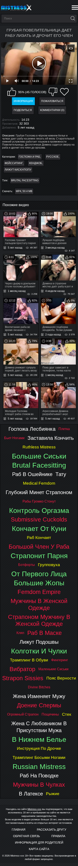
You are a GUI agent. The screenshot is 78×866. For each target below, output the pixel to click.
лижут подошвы (39, 642)
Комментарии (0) (52, 110)
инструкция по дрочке (39, 748)
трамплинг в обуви (29, 660)
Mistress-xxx (34, 809)
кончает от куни (39, 528)
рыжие (52, 793)
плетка (64, 429)
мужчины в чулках (39, 784)
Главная (18, 829)
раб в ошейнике (32, 474)
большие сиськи (39, 456)
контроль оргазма (39, 510)
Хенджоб (35, 163)
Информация (23, 101)
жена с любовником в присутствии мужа (39, 726)
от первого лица (39, 573)
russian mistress (39, 766)
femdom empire (39, 592)
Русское (52, 156)
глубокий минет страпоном (39, 492)
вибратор (22, 669)
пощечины (50, 714)
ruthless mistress (39, 447)
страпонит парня (39, 555)
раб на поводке (39, 775)
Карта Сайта (39, 849)
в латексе (31, 794)
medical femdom (39, 483)
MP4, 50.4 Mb (24, 191)
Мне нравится (11, 92)
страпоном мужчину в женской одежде (39, 620)
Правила (58, 836)
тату (60, 474)
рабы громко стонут (39, 501)
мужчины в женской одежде (39, 604)
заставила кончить (51, 438)
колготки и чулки (39, 651)
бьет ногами (14, 438)
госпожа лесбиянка (31, 429)
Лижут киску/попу (18, 169)
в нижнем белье (39, 739)
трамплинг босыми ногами (39, 757)
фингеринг (59, 660)
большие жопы (39, 582)
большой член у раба (39, 546)
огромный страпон (23, 714)
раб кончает (39, 537)
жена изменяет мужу (39, 696)
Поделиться (23, 110)
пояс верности (61, 678)
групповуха (49, 564)
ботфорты (26, 565)
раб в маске (44, 633)
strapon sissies (22, 678)
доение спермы (39, 705)
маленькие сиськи (53, 669)
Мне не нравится (53, 92)
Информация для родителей (39, 842)
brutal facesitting (25, 180)
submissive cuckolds (39, 519)
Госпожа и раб (29, 156)
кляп (20, 633)
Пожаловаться (52, 101)
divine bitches (39, 687)
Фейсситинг (14, 163)
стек (66, 714)
